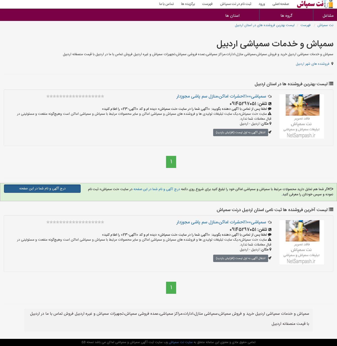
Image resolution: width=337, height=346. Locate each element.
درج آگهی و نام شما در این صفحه (156, 189)
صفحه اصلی (280, 4)
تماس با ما (166, 4)
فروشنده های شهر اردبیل (312, 64)
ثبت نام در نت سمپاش (235, 4)
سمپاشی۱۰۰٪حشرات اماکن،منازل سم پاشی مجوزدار (221, 96)
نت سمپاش (325, 25)
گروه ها (286, 16)
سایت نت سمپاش (180, 342)
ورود (262, 4)
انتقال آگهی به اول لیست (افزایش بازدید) (240, 132)
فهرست (207, 4)
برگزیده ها (188, 4)
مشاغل (328, 16)
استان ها (232, 16)
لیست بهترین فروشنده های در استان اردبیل (265, 25)
